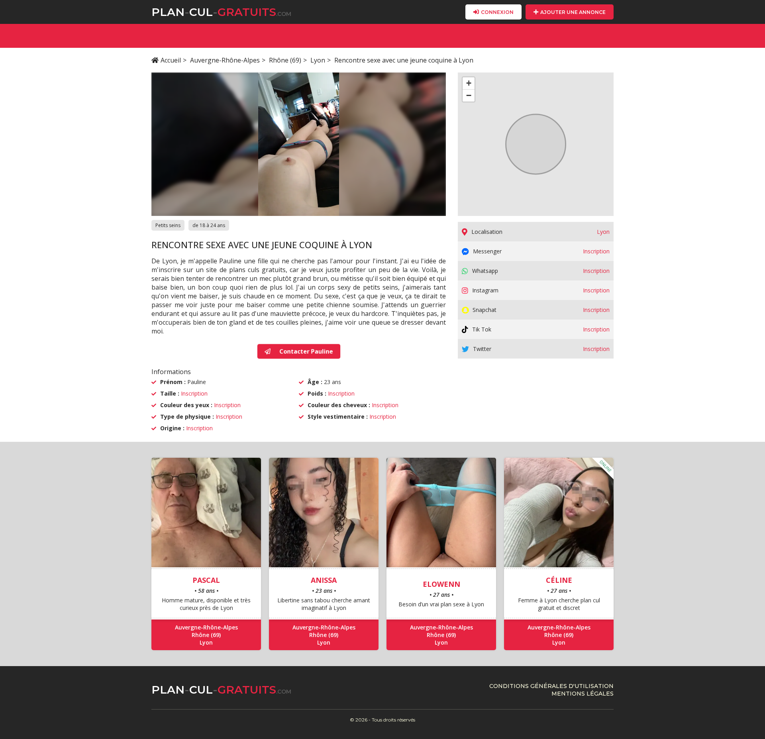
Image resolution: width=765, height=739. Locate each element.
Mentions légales (582, 693)
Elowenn (441, 584)
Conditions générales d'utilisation (551, 686)
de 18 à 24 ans (208, 225)
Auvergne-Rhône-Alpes (225, 60)
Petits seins (167, 225)
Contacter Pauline (305, 351)
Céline (559, 580)
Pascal (206, 580)
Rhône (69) (285, 60)
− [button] (468, 95)
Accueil (171, 60)
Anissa (324, 580)
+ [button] (468, 83)
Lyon (317, 60)
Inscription (194, 393)
